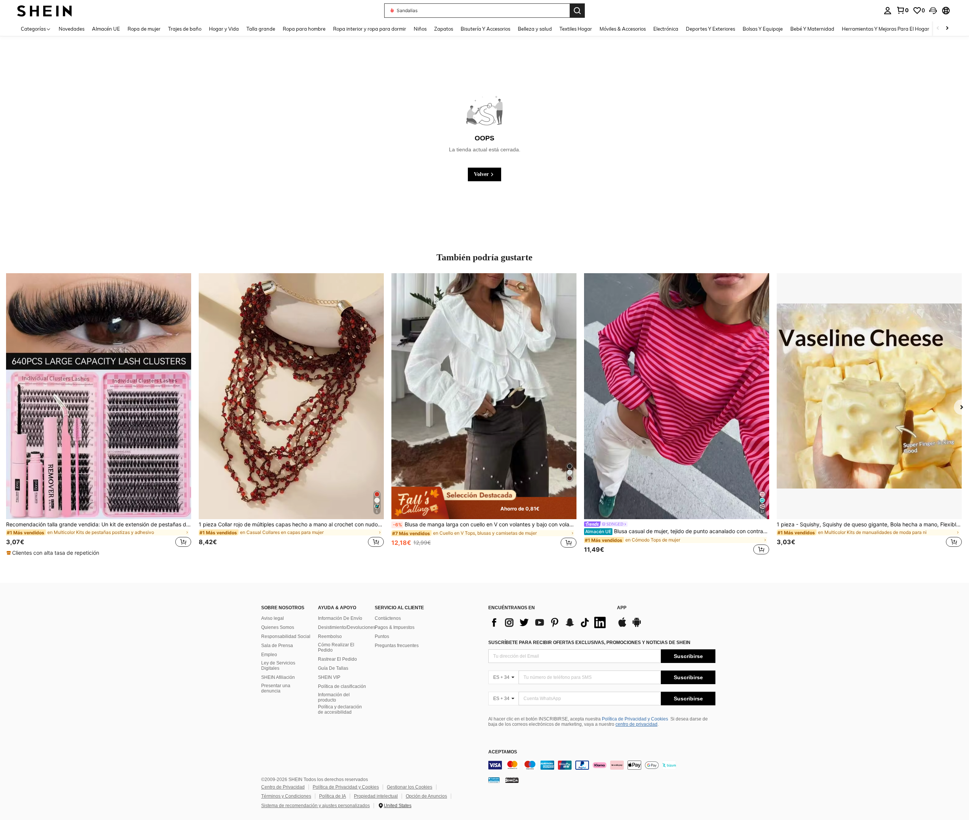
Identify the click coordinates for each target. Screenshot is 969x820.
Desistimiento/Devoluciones (346, 627)
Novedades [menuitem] (71, 29)
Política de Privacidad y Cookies (635, 719)
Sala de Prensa (277, 645)
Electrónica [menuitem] (665, 29)
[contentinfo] (601, 765)
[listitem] (98, 415)
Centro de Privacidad (283, 787)
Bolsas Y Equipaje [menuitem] (763, 29)
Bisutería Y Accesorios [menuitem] (485, 29)
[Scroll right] (947, 28)
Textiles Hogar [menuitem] (575, 29)
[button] (933, 10)
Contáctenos (388, 618)
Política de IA (332, 796)
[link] (902, 10)
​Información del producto (334, 697)
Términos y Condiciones (286, 796)
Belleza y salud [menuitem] (535, 29)
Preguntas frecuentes (397, 645)
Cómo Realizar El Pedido (336, 647)
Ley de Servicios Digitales (278, 665)
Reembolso (330, 636)
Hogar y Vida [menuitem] (224, 29)
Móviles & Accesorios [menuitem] (623, 29)
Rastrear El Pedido (337, 659)
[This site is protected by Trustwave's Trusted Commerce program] (494, 780)
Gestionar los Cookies (409, 787)
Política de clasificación (342, 686)
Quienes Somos (277, 627)
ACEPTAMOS (502, 752)
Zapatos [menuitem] (443, 29)
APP (621, 607)
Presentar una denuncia (275, 688)
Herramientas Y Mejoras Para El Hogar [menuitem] (885, 29)
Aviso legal (272, 618)
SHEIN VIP (329, 677)
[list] (548, 622)
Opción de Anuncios (426, 796)
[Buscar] (577, 10)
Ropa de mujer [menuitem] (144, 29)
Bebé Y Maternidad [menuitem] (812, 29)
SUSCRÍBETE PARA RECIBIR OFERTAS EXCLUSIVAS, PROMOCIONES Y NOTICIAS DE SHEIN (589, 642)
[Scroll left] (938, 28)
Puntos (382, 636)
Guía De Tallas (333, 668)
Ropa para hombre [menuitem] (304, 29)
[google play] (636, 626)
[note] (53, 553)
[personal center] (887, 10)
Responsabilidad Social (285, 636)
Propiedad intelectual (376, 796)
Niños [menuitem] (420, 29)
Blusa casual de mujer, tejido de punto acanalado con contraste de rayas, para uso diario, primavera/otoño (677, 531)
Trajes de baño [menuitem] (184, 29)
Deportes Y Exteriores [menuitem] (710, 29)
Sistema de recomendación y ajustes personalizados (315, 805)
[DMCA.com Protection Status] (512, 780)
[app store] (622, 626)
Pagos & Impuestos (394, 627)
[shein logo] (44, 10)
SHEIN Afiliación (278, 677)
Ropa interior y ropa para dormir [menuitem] (369, 29)
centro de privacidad (636, 724)
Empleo (269, 654)
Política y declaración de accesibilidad (340, 709)
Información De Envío (340, 618)
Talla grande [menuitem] (260, 29)
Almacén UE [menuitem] (106, 29)
